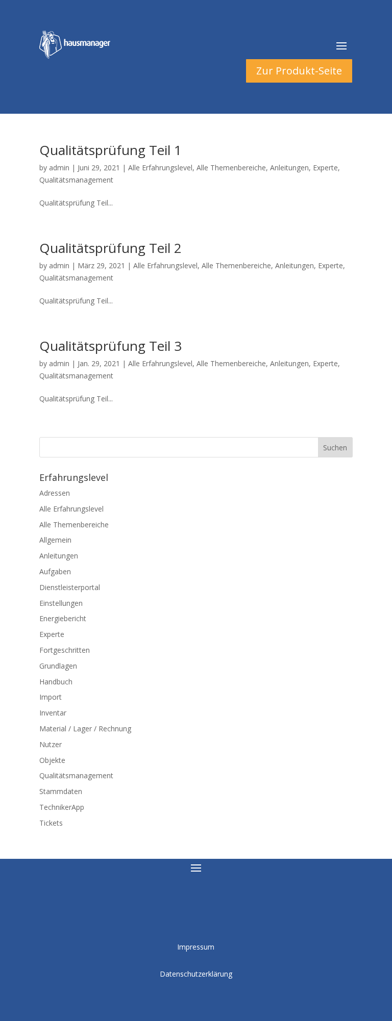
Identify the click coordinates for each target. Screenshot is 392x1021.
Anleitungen (289, 167)
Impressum (195, 947)
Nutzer (50, 744)
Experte (325, 167)
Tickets (51, 823)
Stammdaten (60, 791)
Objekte (52, 760)
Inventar (52, 713)
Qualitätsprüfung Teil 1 (110, 150)
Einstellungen (61, 603)
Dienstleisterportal (69, 587)
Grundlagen (58, 666)
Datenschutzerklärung (196, 974)
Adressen (54, 493)
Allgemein (55, 540)
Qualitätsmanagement (76, 180)
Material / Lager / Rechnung (85, 728)
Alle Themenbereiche (231, 167)
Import (50, 697)
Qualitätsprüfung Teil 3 (110, 346)
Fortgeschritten (64, 650)
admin (59, 167)
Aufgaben (55, 571)
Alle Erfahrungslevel (160, 167)
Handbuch (55, 681)
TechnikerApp (61, 807)
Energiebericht (62, 618)
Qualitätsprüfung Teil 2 (110, 248)
